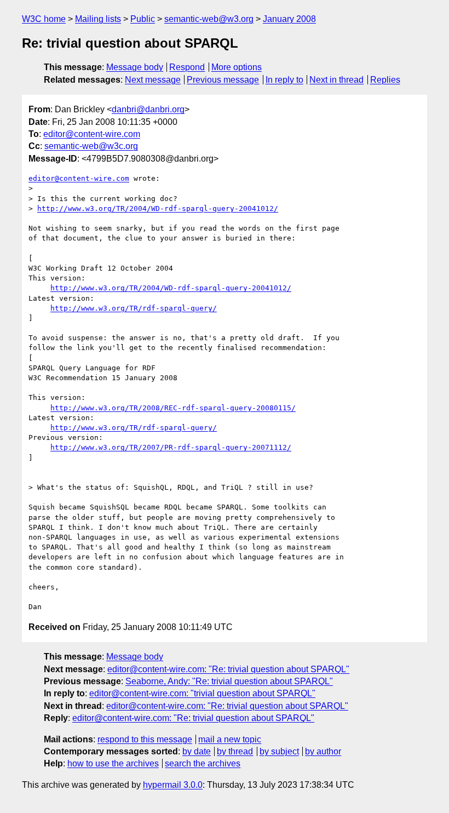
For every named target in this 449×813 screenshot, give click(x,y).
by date (196, 751)
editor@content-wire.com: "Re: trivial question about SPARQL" (228, 669)
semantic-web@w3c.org (91, 146)
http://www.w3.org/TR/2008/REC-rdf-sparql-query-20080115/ (173, 408)
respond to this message (144, 739)
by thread (235, 751)
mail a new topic (229, 739)
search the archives (202, 763)
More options (236, 67)
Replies (385, 79)
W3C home (44, 19)
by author (323, 751)
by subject (279, 751)
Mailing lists (98, 19)
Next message (153, 79)
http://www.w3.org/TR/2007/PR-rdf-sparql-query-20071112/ (170, 447)
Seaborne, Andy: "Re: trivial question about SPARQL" (229, 681)
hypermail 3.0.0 (173, 784)
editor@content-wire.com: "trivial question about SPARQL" (202, 693)
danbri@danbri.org (148, 109)
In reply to (284, 79)
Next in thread (336, 79)
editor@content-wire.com (91, 134)
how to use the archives (113, 763)
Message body (134, 67)
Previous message (223, 79)
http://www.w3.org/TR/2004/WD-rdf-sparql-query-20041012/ (157, 208)
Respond (187, 67)
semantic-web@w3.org (209, 19)
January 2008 (289, 19)
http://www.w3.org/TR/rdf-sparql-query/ (133, 308)
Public (142, 19)
